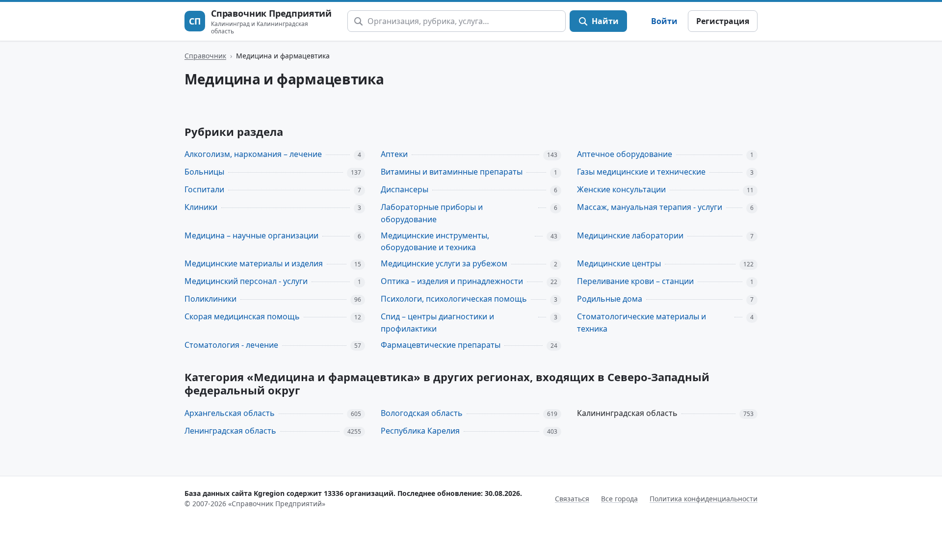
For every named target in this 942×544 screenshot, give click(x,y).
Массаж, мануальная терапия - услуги (649, 207)
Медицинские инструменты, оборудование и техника (435, 241)
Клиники (200, 207)
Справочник (205, 55)
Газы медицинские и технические (641, 171)
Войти (664, 21)
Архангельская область (229, 413)
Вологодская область (422, 413)
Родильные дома (609, 298)
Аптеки (394, 154)
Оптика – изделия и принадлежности (452, 281)
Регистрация (722, 21)
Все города (619, 498)
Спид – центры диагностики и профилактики (437, 322)
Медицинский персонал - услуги (246, 281)
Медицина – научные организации (251, 235)
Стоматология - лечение (231, 344)
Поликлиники (210, 298)
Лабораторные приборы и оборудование (432, 213)
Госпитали (204, 189)
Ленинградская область (230, 430)
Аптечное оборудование (624, 154)
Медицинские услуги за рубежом (444, 263)
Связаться (572, 498)
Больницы (204, 171)
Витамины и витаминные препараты (452, 171)
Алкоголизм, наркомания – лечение (253, 154)
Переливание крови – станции (635, 281)
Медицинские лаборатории (630, 235)
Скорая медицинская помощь (242, 316)
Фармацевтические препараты (440, 344)
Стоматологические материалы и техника (641, 322)
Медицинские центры (619, 263)
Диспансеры (404, 189)
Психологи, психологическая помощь (454, 298)
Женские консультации (621, 189)
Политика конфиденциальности (704, 498)
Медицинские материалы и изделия (253, 263)
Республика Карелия (420, 430)
